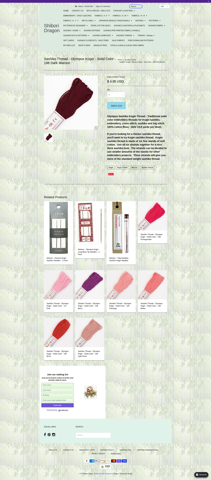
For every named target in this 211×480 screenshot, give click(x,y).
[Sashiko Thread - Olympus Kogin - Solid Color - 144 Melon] (152, 284)
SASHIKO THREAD (124, 35)
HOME (66, 11)
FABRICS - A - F (101, 16)
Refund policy (116, 454)
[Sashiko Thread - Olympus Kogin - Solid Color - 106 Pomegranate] (152, 215)
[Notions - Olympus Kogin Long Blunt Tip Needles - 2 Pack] (89, 223)
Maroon (134, 168)
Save (111, 174)
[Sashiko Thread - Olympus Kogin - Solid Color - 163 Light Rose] (89, 332)
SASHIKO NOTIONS (92, 30)
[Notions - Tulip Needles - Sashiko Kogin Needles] (121, 227)
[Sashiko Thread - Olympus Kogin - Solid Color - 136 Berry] (89, 284)
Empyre (116, 473)
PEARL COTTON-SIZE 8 (101, 26)
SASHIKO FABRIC (155, 26)
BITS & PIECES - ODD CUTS (98, 11)
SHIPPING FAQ (125, 450)
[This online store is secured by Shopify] (105, 467)
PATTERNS (153, 21)
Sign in (98, 6)
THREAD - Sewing (145, 35)
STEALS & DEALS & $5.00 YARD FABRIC (127, 45)
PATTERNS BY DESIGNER (74, 26)
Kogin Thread (122, 168)
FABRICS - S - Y (69, 21)
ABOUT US (53, 450)
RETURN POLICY (107, 450)
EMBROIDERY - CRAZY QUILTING (77, 16)
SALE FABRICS (118, 40)
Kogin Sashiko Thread (116, 77)
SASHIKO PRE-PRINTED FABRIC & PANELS (121, 30)
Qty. (108, 89)
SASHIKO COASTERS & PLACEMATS (129, 26)
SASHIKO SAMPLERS (102, 35)
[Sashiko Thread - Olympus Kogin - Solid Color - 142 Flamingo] (121, 284)
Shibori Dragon (52, 28)
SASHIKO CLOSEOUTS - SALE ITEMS (93, 40)
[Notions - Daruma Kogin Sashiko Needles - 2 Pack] (58, 227)
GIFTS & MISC (87, 21)
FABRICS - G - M (119, 16)
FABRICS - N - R (138, 16)
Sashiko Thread (130, 60)
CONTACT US (77, 11)
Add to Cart (116, 105)
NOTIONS (139, 21)
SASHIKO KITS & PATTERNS (75, 35)
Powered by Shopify (126, 473)
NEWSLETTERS (100, 45)
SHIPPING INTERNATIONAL (147, 450)
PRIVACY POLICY (98, 454)
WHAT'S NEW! (84, 45)
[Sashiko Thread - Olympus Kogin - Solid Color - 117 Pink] (58, 284)
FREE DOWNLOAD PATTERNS (141, 40)
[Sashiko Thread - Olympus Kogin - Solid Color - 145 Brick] (58, 332)
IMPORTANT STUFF (87, 450)
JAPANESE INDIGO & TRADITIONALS (114, 21)
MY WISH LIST (69, 45)
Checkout (106, 6)
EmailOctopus (64, 410)
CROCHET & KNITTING (123, 11)
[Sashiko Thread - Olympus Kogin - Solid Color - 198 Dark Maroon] (48, 137)
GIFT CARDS (68, 40)
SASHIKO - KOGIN (70, 30)
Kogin (111, 168)
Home (120, 60)
